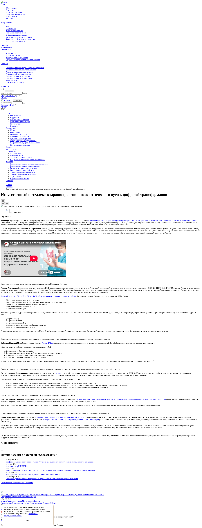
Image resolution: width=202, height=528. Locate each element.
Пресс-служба (11, 16)
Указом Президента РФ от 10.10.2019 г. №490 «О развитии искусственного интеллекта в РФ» (38, 296)
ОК (27, 520)
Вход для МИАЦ (49, 503)
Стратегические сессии (15, 82)
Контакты (5, 86)
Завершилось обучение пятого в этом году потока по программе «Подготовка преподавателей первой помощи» (50, 470)
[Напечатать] (3, 200)
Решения (4, 64)
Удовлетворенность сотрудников (19, 78)
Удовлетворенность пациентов (18, 76)
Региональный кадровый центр (18, 74)
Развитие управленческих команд (19, 72)
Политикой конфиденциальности (21, 515)
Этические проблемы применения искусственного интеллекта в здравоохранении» (164, 220)
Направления (6, 23)
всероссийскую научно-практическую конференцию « (110, 220)
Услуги (26, 503)
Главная (9, 185)
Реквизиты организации (15, 14)
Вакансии (9, 19)
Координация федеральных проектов (20, 39)
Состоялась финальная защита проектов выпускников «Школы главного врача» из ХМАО (42, 479)
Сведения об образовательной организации (23, 60)
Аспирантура (11, 53)
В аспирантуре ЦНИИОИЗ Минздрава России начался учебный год (33, 474)
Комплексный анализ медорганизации (21, 70)
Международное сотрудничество (19, 37)
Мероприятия (6, 47)
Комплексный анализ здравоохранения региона (25, 68)
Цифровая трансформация (16, 35)
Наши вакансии (36, 503)
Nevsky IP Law (47, 343)
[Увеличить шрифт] (3, 203)
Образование (11, 29)
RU (2, 98)
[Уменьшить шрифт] (7, 203)
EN (5, 98)
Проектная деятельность (15, 41)
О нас (3, 4)
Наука (8, 26)
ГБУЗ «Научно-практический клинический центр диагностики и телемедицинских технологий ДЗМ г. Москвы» (121, 399)
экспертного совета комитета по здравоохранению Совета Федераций (71, 419)
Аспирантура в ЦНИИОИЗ (16, 466)
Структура (10, 10)
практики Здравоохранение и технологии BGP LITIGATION (59, 417)
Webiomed (59, 373)
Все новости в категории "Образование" (17, 483)
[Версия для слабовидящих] (19, 96)
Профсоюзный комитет (15, 12)
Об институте (11, 8)
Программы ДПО (13, 56)
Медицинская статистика (16, 33)
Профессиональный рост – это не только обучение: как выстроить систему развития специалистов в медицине (50, 462)
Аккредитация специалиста (17, 58)
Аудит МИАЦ (11, 80)
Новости (4, 45)
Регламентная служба (14, 31)
